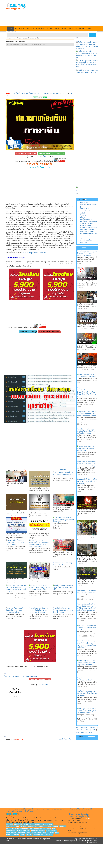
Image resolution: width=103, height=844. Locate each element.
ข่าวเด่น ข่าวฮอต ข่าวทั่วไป (88, 228)
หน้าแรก (10, 28)
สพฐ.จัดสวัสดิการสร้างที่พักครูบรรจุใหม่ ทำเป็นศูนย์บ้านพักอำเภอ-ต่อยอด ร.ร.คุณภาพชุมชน (87, 420)
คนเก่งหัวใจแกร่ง (21, 832)
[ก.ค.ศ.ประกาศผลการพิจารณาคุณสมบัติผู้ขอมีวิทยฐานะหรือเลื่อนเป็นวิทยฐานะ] (63, 520)
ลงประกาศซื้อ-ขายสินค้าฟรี (88, 234)
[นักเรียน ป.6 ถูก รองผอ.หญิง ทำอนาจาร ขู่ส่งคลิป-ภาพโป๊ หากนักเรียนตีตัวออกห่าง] (87, 573)
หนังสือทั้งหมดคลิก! (65, 739)
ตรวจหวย (16, 834)
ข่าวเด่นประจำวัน (11, 811)
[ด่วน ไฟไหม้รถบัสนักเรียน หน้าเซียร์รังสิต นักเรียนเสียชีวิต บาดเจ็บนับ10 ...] (87, 359)
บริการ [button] (81, 28)
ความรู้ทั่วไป (45, 832)
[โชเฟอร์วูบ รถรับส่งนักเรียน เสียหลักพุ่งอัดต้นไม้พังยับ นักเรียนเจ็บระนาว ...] (87, 318)
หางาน (57, 832)
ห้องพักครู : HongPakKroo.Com (88, 839)
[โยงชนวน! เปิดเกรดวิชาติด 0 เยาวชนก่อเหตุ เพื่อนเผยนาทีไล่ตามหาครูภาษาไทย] (87, 273)
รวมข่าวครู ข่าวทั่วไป (28, 824)
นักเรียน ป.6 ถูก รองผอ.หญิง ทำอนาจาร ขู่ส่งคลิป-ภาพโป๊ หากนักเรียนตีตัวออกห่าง (85, 582)
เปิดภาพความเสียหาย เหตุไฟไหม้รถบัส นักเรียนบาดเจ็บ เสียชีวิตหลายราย (87, 347)
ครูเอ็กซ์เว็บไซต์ (82, 833)
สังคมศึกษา (55, 826)
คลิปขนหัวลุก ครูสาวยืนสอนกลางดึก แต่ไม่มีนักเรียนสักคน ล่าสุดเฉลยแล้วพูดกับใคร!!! (87, 669)
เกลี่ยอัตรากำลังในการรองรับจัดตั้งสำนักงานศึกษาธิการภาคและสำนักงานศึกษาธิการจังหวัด (15, 581)
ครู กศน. (64, 28)
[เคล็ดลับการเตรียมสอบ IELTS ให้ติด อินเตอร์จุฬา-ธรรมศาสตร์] (87, 376)
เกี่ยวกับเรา (29, 834)
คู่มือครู (57, 28)
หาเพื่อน (52, 832)
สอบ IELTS (47, 93)
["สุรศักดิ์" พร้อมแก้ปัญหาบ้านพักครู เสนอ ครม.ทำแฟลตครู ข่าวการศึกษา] (87, 448)
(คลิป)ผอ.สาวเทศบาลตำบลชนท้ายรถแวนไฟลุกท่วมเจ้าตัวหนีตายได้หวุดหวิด (86, 512)
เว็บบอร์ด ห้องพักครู (86, 240)
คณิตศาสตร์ (30, 826)
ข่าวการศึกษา (16, 38)
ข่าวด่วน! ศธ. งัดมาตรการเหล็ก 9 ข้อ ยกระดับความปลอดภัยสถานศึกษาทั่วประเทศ (87, 259)
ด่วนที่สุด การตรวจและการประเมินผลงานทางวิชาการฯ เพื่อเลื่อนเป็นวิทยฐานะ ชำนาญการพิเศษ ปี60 (16, 536)
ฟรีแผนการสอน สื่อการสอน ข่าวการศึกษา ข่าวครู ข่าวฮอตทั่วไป (81, 815)
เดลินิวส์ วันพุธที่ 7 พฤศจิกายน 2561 (34, 253)
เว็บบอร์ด (22, 834)
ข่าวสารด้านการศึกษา (87, 223)
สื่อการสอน (50, 28)
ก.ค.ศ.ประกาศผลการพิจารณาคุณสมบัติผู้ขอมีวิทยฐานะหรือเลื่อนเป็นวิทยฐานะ (62, 526)
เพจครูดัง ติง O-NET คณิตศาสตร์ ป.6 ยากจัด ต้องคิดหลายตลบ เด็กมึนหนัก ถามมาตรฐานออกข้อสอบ (39, 551)
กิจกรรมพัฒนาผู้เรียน (11, 832)
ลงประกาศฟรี (21, 811)
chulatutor (84, 728)
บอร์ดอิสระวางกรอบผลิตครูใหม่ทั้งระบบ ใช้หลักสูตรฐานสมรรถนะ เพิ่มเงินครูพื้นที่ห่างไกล (62, 509)
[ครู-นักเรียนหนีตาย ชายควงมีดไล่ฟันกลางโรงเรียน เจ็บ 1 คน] (87, 679)
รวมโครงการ (85, 809)
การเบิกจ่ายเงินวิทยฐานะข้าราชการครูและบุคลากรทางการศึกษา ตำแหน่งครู (63, 616)
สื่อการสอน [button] (29, 28)
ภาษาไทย (41, 826)
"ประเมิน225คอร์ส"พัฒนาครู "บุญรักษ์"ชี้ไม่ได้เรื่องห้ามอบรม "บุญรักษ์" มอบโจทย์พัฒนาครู (39, 616)
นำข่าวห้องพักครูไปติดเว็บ (75, 818)
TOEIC (94, 730)
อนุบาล (28, 832)
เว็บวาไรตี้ (90, 841)
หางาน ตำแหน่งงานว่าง (87, 232)
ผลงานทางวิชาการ (63, 809)
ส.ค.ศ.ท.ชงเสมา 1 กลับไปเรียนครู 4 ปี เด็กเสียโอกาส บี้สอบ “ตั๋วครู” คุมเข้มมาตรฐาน (39, 536)
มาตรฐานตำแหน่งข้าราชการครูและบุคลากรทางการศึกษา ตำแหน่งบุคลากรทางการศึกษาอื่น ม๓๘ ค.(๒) (16, 596)
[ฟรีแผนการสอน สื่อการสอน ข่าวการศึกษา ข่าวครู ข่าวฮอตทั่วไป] (16, 6)
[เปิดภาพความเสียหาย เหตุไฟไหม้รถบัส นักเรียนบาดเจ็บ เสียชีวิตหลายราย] (87, 338)
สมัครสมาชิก (30, 811)
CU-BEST (65, 93)
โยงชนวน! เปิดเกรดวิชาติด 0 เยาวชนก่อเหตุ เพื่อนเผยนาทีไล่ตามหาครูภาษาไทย (87, 283)
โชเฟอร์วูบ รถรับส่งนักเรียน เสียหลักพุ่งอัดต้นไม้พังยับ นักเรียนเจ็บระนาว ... (87, 327)
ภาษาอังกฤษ (48, 826)
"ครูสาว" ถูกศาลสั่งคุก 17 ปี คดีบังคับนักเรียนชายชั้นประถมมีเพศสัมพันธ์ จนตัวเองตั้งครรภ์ (87, 559)
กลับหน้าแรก (59, 841)
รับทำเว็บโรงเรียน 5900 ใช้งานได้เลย (21, 93)
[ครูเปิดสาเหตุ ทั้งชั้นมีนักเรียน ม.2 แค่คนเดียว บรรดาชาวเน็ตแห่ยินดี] (87, 628)
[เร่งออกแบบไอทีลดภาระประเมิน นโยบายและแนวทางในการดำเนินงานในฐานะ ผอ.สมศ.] (16, 502)
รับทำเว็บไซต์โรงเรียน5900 (79, 841)
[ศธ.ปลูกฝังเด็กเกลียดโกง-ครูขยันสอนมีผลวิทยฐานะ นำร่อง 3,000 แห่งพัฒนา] (16, 542)
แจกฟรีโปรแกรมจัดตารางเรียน (26, 153)
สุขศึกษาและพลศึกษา (51, 830)
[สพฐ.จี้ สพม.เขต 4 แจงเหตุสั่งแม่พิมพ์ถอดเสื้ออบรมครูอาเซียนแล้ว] (39, 570)
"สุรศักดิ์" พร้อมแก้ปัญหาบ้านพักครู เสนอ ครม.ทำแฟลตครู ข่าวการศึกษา (86, 455)
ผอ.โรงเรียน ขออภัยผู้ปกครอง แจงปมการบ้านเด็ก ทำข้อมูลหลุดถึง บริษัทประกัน (87, 699)
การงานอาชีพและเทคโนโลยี (37, 830)
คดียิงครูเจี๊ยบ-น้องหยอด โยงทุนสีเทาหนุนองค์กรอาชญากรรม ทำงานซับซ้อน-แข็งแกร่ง (87, 717)
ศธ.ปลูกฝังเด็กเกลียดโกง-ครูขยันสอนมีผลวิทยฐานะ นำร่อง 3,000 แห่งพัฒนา (16, 548)
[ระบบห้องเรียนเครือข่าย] (87, 733)
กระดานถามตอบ (50, 809)
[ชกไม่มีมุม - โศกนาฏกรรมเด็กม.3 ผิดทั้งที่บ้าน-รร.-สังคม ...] (87, 297)
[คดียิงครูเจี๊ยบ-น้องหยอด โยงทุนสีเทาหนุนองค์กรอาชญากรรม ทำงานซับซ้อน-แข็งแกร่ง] (87, 711)
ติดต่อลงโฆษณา (48, 834)
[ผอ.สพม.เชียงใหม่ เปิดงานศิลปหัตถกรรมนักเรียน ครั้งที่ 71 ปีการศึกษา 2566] (87, 481)
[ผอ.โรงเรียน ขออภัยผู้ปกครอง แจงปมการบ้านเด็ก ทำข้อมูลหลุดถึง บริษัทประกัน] (87, 693)
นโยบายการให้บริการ (38, 834)
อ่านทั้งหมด (62, 469)
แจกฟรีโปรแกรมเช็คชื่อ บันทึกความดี (51, 153)
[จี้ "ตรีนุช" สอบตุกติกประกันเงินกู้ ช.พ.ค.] (16, 476)
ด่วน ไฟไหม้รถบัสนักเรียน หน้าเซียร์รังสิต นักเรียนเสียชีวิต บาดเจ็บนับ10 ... (87, 368)
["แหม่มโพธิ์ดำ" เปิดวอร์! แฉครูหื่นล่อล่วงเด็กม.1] (63, 564)
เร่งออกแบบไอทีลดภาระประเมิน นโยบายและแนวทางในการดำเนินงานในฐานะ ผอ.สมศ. (15, 513)
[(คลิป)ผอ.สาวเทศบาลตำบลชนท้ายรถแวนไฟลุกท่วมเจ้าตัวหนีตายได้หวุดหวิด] (87, 502)
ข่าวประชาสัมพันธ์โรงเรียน (12, 826)
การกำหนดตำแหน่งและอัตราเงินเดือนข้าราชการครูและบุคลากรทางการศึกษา (15, 616)
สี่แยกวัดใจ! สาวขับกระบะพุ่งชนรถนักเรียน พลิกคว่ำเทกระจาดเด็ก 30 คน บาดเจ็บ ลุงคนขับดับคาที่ (86, 651)
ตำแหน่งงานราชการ (38, 809)
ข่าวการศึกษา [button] (19, 28)
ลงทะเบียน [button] (89, 28)
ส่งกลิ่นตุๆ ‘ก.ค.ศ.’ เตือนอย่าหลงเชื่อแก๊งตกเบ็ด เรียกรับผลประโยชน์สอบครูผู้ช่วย (87, 437)
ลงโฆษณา (83, 242)
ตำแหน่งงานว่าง (18, 824)
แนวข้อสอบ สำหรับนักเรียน (88, 221)
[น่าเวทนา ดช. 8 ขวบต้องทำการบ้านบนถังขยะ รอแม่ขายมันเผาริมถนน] (63, 474)
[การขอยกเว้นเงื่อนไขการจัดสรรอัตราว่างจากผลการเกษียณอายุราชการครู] (39, 479)
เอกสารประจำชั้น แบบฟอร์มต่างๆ (37, 828)
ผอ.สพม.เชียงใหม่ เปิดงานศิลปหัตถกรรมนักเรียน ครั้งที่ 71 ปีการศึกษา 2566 (86, 487)
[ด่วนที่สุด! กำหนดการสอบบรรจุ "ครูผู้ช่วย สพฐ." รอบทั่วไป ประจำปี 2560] (63, 588)
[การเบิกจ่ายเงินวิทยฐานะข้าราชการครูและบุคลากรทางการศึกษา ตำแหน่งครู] (63, 610)
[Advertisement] (63, 14)
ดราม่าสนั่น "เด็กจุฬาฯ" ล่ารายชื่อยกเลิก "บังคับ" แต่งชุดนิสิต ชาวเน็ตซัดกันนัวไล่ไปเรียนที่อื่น (39, 594)
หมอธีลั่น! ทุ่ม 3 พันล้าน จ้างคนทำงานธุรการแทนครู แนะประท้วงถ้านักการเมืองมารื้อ (63, 554)
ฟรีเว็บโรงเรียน (73, 28)
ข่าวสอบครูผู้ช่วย (85, 225)
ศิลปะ (36, 826)
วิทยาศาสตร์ (23, 826)
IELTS (40, 93)
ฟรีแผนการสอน (40, 28)
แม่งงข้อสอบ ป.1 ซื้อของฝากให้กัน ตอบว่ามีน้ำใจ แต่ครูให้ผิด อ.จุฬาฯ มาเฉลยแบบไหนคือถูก (86, 470)
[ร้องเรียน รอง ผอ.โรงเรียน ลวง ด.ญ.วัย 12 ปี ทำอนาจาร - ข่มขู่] (87, 592)
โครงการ (83, 215)
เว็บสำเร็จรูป (67, 841)
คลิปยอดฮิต (37, 824)
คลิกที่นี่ (80, 829)
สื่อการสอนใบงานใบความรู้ (12, 828)
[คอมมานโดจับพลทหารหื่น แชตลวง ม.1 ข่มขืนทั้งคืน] (87, 527)
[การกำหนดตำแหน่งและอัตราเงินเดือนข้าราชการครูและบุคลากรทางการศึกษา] (16, 610)
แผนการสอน (84, 203)
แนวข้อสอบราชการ (86, 219)
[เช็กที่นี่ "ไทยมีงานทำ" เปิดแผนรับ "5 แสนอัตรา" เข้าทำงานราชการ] (87, 72)
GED (35, 93)
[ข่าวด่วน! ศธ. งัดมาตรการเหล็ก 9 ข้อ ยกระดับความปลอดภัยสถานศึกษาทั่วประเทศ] (87, 253)
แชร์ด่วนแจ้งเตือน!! (36, 832)
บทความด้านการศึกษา (87, 230)
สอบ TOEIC (56, 93)
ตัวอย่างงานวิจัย (85, 209)
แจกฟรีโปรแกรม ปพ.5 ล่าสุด (28, 331)
